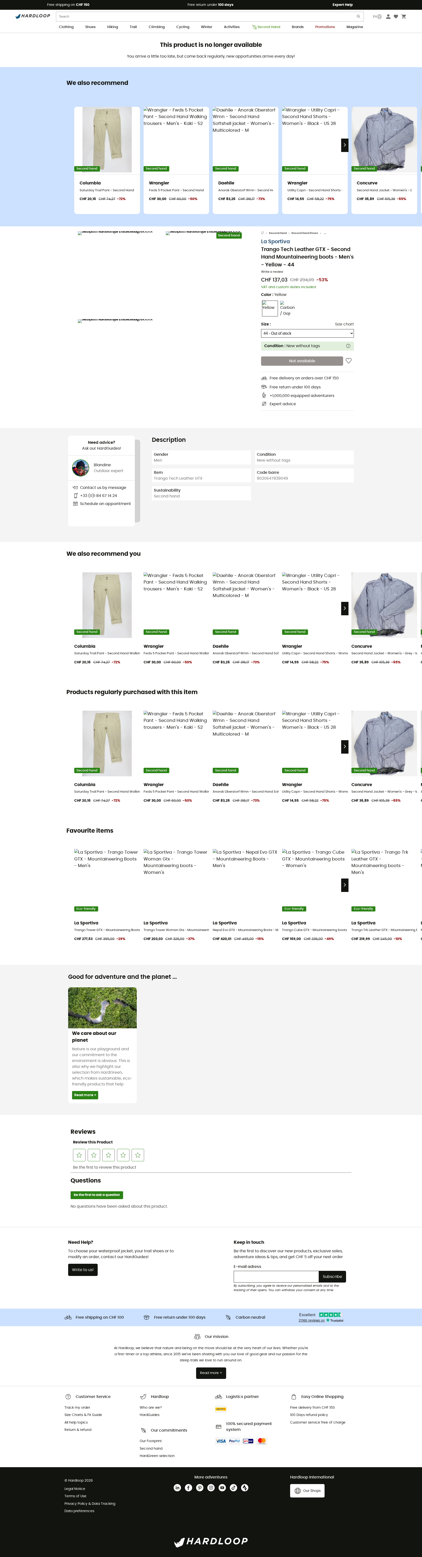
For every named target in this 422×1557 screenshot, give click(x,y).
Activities (232, 27)
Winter (206, 27)
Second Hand (268, 27)
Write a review (272, 271)
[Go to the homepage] (265, 233)
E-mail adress (247, 1267)
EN (375, 16)
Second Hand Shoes (304, 233)
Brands (298, 27)
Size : (266, 324)
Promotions (325, 27)
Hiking (112, 27)
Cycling (182, 27)
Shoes (90, 27)
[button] (120, 274)
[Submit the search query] (358, 17)
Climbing (157, 27)
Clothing (66, 27)
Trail (133, 27)
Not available (302, 361)
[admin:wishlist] (349, 361)
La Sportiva (275, 241)
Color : (273, 295)
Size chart (344, 324)
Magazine (355, 27)
